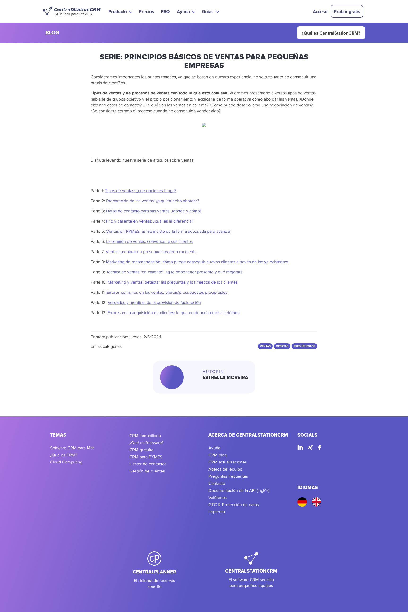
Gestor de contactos (147, 464)
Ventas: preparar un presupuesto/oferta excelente (151, 251)
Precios (146, 11)
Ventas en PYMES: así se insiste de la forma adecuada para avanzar (168, 231)
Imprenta (216, 512)
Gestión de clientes (147, 471)
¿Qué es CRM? (63, 455)
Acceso (320, 11)
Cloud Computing (66, 462)
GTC (212, 504)
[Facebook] (319, 448)
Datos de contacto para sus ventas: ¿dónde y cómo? (153, 211)
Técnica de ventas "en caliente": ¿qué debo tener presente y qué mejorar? (174, 272)
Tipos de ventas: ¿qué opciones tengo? (140, 190)
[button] (120, 11)
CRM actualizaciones (227, 462)
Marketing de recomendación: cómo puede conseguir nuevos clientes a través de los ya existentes (197, 262)
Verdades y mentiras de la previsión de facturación (154, 302)
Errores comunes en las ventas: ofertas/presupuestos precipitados (166, 292)
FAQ (165, 11)
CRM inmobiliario (145, 435)
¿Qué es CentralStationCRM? (331, 33)
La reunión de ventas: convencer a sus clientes (149, 241)
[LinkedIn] (300, 448)
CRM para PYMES (145, 457)
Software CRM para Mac (72, 448)
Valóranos (217, 497)
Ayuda (214, 448)
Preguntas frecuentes (228, 476)
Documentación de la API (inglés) (238, 490)
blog (52, 33)
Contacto (216, 483)
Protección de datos (240, 504)
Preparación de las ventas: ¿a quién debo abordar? (152, 201)
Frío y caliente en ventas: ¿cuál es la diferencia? (149, 221)
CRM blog (217, 455)
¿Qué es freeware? (146, 443)
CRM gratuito (141, 450)
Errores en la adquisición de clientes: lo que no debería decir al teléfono (173, 312)
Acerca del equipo (225, 469)
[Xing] (310, 448)
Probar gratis (347, 11)
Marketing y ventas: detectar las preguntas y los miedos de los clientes (173, 282)
